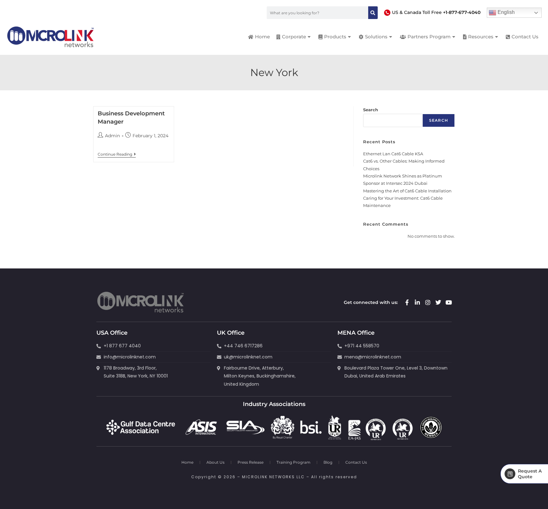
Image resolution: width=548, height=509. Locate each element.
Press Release (251, 462)
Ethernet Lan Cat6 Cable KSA (393, 153)
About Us (215, 462)
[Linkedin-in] (417, 302)
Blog (327, 462)
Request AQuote (530, 474)
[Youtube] (449, 302)
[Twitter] (438, 302)
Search (370, 109)
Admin (112, 136)
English (505, 12)
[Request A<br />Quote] (510, 473)
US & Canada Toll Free (436, 12)
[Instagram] (428, 302)
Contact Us (356, 462)
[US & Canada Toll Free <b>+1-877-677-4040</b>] (387, 13)
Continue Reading (117, 154)
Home (187, 462)
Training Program (293, 462)
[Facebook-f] (407, 302)
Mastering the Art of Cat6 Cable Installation (407, 190)
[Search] (373, 12)
